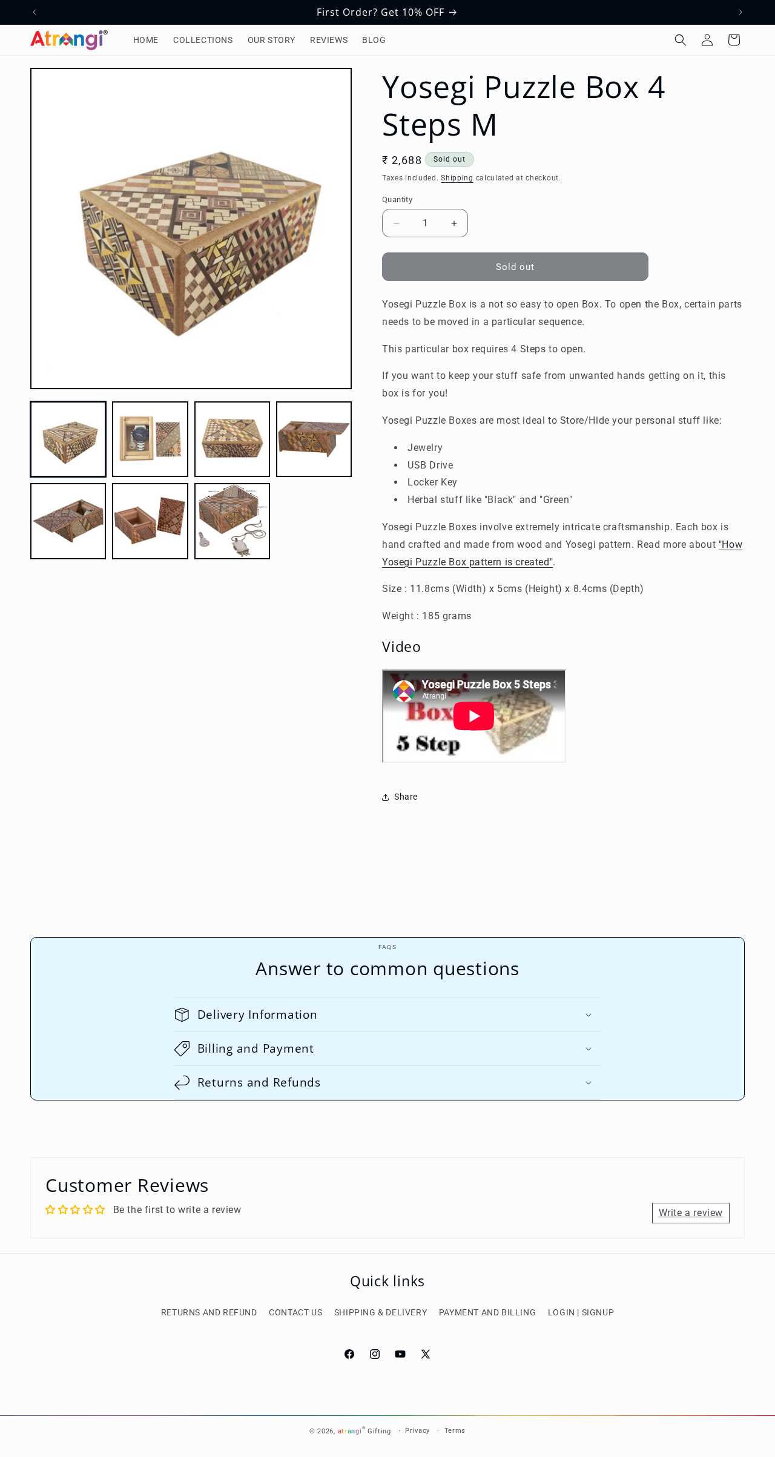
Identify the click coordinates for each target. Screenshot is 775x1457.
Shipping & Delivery (380, 1312)
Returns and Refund (209, 1312)
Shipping (457, 178)
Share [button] (406, 796)
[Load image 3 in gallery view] (232, 439)
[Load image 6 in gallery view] (150, 521)
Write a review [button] (691, 1213)
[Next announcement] (740, 12)
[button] (680, 40)
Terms (455, 1431)
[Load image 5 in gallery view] (68, 521)
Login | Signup (581, 1312)
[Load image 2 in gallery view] (150, 439)
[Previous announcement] (34, 12)
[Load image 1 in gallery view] (68, 439)
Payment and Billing (487, 1312)
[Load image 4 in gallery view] (314, 439)
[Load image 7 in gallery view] (232, 521)
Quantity (397, 199)
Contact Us (295, 1312)
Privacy (417, 1431)
